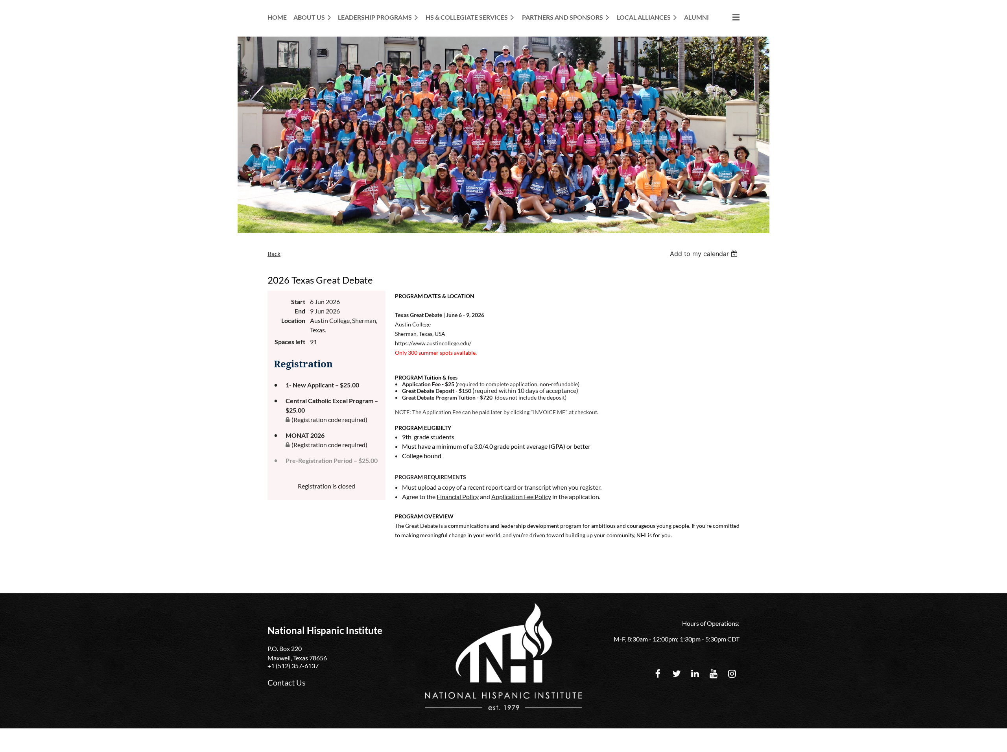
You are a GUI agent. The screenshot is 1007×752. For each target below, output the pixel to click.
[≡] (728, 17)
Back (273, 253)
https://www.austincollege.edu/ (433, 343)
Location (293, 320)
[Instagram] (731, 673)
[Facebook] (657, 673)
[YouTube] (713, 673)
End (300, 311)
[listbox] (705, 253)
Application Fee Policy (521, 496)
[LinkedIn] (694, 673)
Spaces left (290, 341)
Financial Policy (458, 496)
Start (298, 301)
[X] (676, 673)
